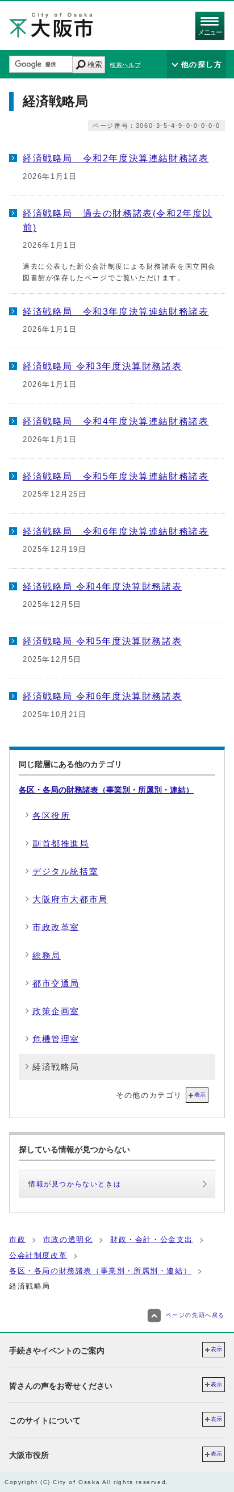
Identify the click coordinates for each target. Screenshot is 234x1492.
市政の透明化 (68, 1239)
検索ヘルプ (125, 64)
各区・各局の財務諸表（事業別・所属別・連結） (106, 789)
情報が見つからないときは (74, 1184)
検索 (94, 64)
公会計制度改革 (38, 1255)
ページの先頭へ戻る (195, 1315)
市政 (17, 1239)
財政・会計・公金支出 (151, 1239)
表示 (200, 1094)
